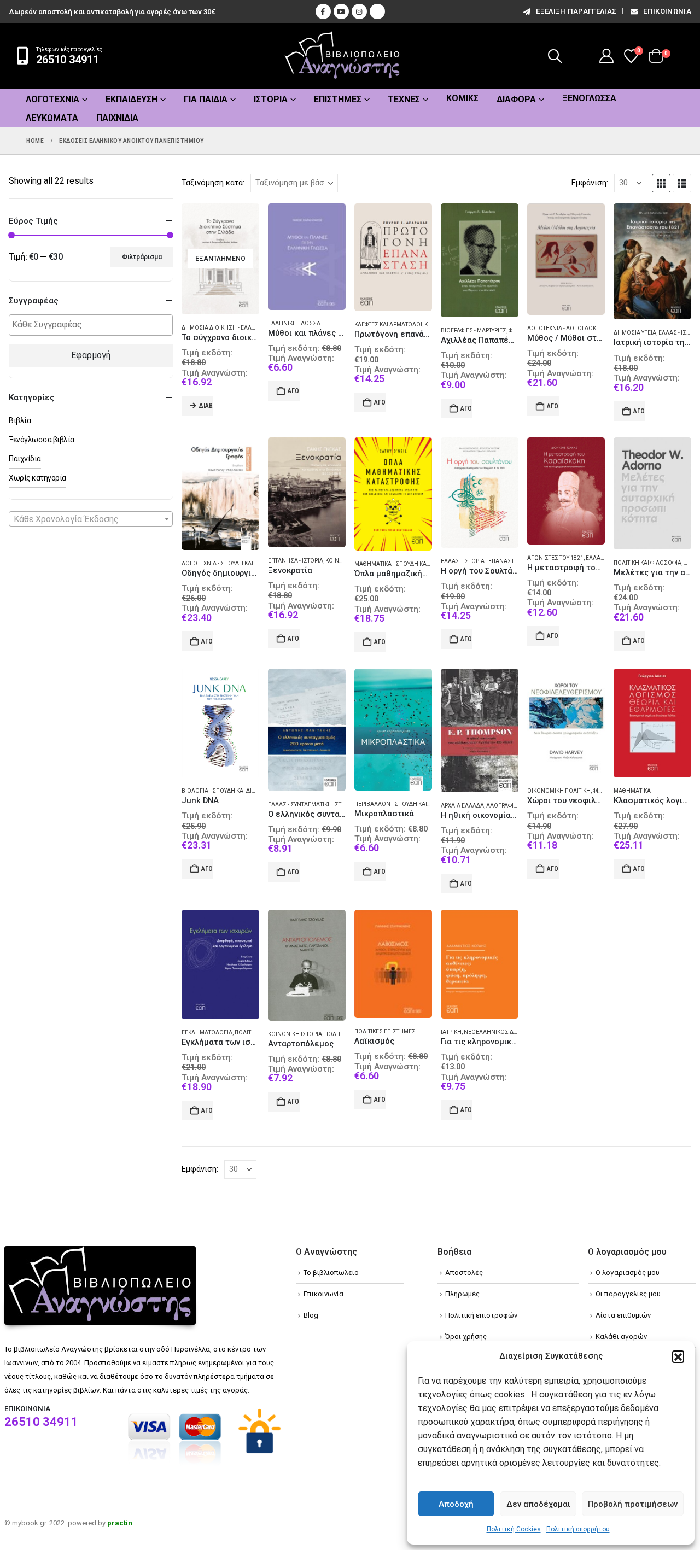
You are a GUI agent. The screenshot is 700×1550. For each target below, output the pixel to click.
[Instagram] (359, 11)
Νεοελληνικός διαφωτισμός (506, 1032)
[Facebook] (323, 11)
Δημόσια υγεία (635, 333)
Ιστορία (271, 99)
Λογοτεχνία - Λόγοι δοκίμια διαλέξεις (582, 328)
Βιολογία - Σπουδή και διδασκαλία (230, 791)
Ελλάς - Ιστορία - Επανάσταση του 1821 (496, 561)
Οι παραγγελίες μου (628, 1294)
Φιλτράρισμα (142, 257)
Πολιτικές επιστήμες (385, 1031)
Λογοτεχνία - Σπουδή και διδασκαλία (235, 563)
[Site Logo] (342, 56)
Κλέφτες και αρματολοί (388, 324)
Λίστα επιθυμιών (623, 1315)
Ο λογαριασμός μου (628, 1272)
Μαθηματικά (632, 791)
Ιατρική (451, 1032)
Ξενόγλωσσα (589, 98)
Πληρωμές (462, 1294)
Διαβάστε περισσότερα (206, 406)
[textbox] (93, 325)
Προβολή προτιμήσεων (633, 1504)
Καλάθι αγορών (621, 1336)
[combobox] (91, 519)
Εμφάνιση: (589, 183)
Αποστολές (464, 1272)
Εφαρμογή (90, 355)
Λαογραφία (501, 806)
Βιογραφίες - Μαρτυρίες (473, 330)
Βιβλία (20, 420)
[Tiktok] (377, 11)
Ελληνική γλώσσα (294, 323)
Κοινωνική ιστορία (295, 1034)
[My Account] (606, 56)
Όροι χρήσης (466, 1336)
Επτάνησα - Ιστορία (295, 561)
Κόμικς (462, 98)
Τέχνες (404, 99)
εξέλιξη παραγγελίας (576, 11)
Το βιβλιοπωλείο (331, 1272)
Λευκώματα (52, 118)
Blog (311, 1315)
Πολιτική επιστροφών (481, 1315)
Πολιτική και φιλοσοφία (647, 563)
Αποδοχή (456, 1504)
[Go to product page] (307, 256)
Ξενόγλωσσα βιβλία (41, 439)
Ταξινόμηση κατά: (213, 183)
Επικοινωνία (667, 11)
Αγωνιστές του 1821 (555, 558)
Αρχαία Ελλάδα (462, 806)
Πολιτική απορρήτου (578, 1529)
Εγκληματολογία (207, 1033)
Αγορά (294, 391)
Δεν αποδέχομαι (538, 1504)
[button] (678, 1356)
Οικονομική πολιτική (559, 791)
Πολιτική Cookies (514, 1529)
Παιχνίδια (117, 118)
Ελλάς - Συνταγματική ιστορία (311, 805)
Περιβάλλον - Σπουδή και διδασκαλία (408, 804)
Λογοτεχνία (52, 99)
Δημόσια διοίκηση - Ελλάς (220, 328)
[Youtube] (341, 11)
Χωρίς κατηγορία (37, 477)
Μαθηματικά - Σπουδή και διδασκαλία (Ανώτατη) (424, 564)
